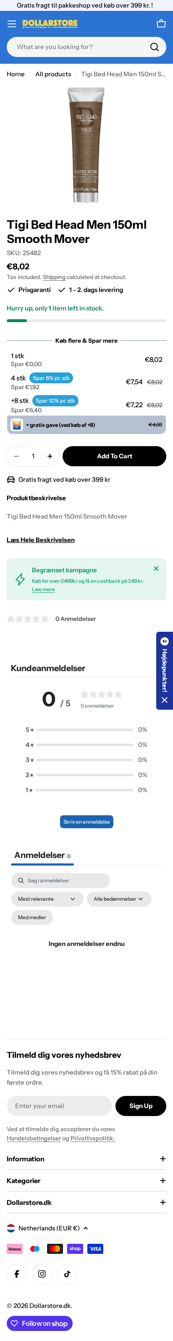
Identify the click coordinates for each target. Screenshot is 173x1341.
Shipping (54, 277)
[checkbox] (32, 917)
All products (53, 74)
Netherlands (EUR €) (49, 1228)
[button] (87, 360)
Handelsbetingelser (34, 1138)
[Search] (154, 47)
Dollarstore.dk (50, 1306)
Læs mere (43, 589)
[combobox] (86, 47)
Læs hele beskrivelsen (41, 540)
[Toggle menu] (12, 24)
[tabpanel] (86, 954)
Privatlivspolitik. (93, 1138)
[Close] (156, 568)
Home (16, 74)
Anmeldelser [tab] (42, 855)
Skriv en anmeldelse (86, 822)
